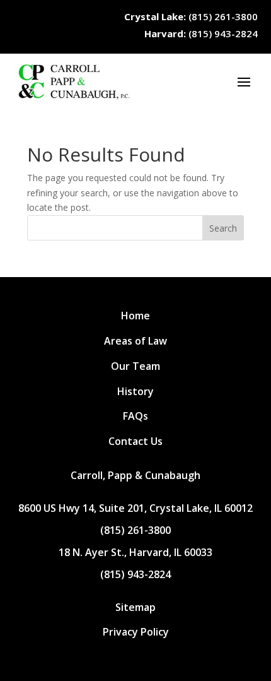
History (135, 391)
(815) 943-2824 (201, 33)
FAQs (135, 416)
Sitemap (135, 607)
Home (135, 316)
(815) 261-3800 (191, 16)
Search (223, 228)
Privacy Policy (136, 632)
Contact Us (135, 441)
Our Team (135, 366)
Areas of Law (135, 341)
